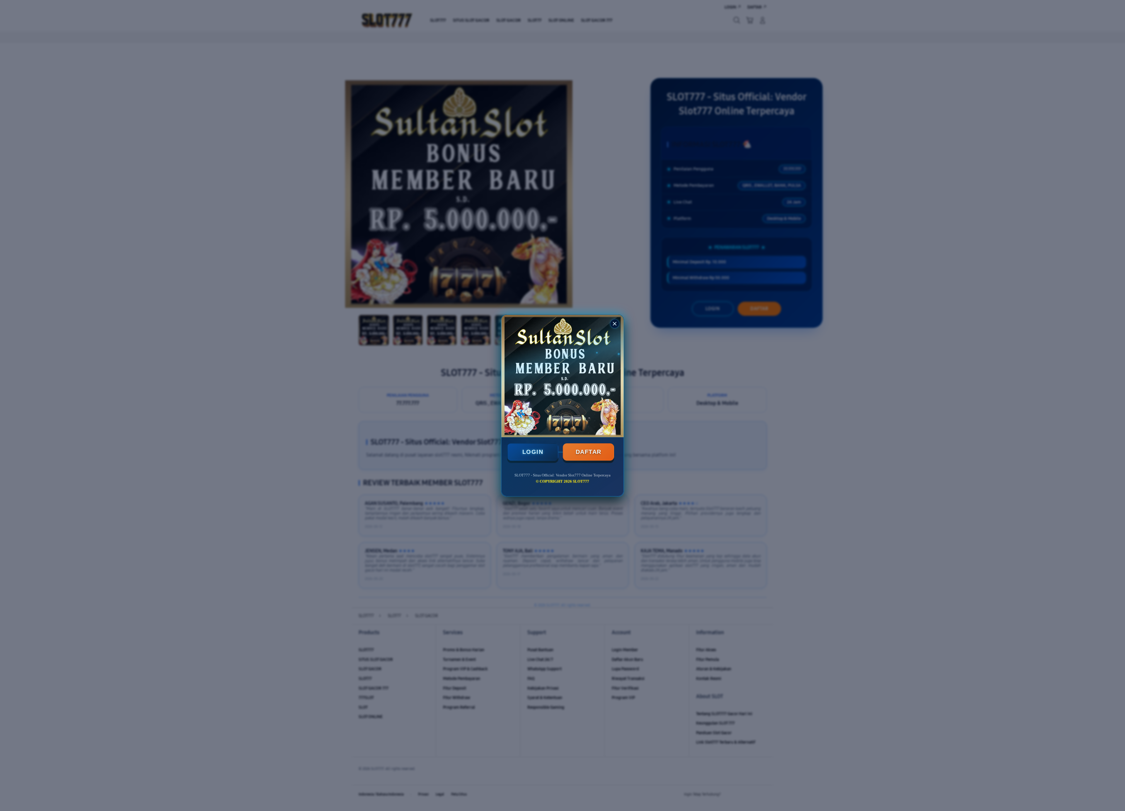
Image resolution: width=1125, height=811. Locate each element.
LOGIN (532, 452)
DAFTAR (588, 452)
